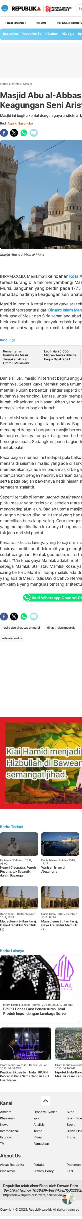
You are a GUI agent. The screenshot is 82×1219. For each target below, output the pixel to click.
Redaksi (39, 1164)
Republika (10, 34)
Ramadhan (41, 1143)
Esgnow (6, 1137)
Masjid (27, 84)
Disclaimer (7, 1171)
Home (4, 84)
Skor (70, 1112)
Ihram (16, 84)
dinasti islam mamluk (61, 627)
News (41, 23)
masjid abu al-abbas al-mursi (21, 627)
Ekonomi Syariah (45, 1112)
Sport (71, 1124)
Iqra (36, 1118)
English (72, 1137)
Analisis (39, 1124)
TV (2, 1143)
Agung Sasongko (20, 123)
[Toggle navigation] (5, 8)
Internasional (9, 1131)
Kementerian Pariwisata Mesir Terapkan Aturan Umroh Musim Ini (16, 357)
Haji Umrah (15, 23)
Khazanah (7, 1118)
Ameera (5, 1112)
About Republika (12, 1164)
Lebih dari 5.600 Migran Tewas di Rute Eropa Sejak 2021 (60, 355)
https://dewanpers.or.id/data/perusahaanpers (36, 1195)
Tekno (37, 1131)
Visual (37, 1137)
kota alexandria (12, 638)
